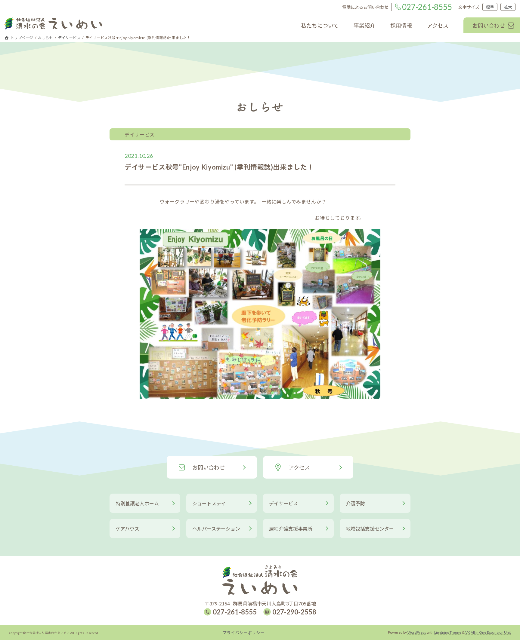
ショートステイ (209, 503)
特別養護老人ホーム (137, 503)
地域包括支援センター (370, 528)
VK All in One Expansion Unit (488, 632)
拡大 (508, 7)
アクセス (299, 467)
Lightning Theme (447, 632)
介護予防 (355, 503)
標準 (490, 7)
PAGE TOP (504, 610)
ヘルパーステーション (216, 528)
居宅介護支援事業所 (290, 528)
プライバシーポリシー (243, 632)
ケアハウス (127, 528)
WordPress (416, 632)
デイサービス (283, 503)
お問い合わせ (208, 467)
